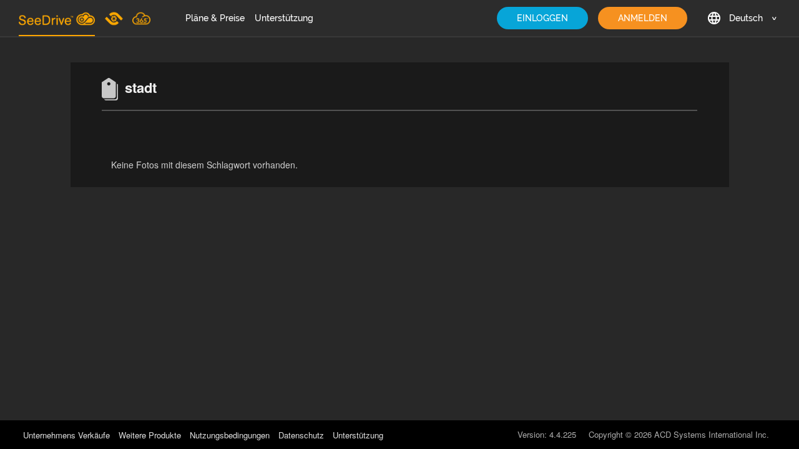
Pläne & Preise (215, 18)
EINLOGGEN (542, 18)
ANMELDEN (642, 18)
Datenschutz (301, 435)
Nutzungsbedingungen (230, 435)
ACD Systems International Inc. (711, 434)
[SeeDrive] (57, 18)
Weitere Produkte (150, 435)
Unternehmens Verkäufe (67, 435)
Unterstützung (284, 18)
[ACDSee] (115, 18)
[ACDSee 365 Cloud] (141, 18)
